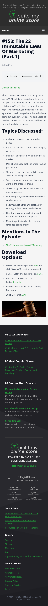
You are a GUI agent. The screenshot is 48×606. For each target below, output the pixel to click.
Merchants (10, 548)
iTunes (40, 273)
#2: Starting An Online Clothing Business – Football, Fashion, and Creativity (21, 370)
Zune (24, 294)
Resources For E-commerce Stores (21, 527)
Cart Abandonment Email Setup (21, 408)
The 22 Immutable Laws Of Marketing (24, 245)
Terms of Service (13, 585)
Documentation (12, 568)
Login (7, 589)
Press (7, 552)
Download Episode (11, 87)
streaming (17, 282)
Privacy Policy (11, 581)
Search (8, 540)
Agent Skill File (12, 572)
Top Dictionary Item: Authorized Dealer (23, 556)
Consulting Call (13, 420)
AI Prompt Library (13, 576)
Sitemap (9, 544)
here (36, 265)
